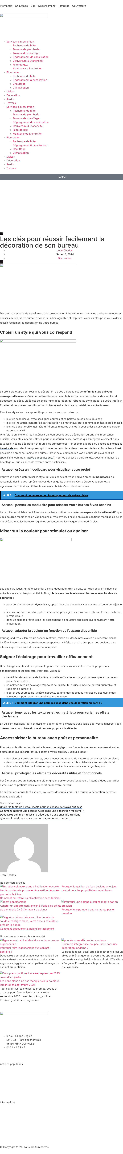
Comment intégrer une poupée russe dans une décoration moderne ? (42, 810)
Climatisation (21, 87)
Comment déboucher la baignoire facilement (27, 928)
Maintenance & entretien (27, 68)
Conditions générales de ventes (19, 1106)
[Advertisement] (61, 208)
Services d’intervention (20, 41)
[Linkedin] (13, 1053)
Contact (5, 1130)
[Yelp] (22, 1053)
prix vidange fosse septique (17, 1092)
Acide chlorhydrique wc (14, 1067)
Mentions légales (10, 1124)
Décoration (13, 95)
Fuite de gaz (20, 64)
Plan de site (7, 1136)
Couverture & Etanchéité (28, 60)
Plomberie (12, 72)
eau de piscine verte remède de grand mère (26, 1086)
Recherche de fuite (24, 45)
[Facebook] (4, 1053)
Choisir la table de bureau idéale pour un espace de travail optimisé (41, 806)
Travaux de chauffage (26, 53)
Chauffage (19, 83)
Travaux (11, 103)
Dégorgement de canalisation (31, 56)
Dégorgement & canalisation (30, 80)
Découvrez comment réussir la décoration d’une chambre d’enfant (40, 814)
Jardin (10, 99)
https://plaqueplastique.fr (39, 457)
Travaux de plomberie (26, 49)
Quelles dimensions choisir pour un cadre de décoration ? (35, 818)
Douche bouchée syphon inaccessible (23, 1080)
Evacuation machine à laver (17, 1074)
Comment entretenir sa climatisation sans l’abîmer (30, 898)
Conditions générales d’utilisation (20, 1118)
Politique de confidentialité (16, 1112)
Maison (10, 91)
